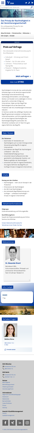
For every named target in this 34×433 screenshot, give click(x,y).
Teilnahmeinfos (16, 33)
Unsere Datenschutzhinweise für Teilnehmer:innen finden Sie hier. (12, 224)
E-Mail (6, 345)
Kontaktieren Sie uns (10, 366)
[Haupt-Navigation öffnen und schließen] (2, 2)
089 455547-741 (9, 343)
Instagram (27, 423)
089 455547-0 (9, 369)
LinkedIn (20, 423)
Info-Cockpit (4, 36)
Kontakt (12, 36)
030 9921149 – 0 (9, 377)
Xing (13, 423)
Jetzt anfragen (22, 76)
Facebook (5, 423)
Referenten (26, 33)
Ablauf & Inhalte (6, 33)
